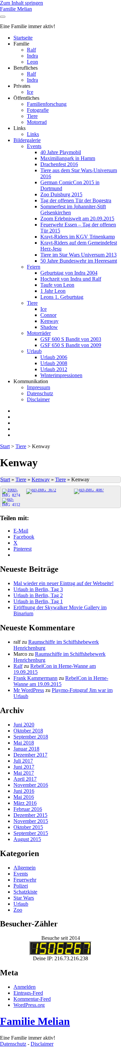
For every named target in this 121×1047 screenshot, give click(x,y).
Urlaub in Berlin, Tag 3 (38, 589)
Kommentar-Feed (32, 999)
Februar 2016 (27, 809)
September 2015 (30, 833)
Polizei (20, 886)
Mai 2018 (23, 743)
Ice (30, 92)
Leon (32, 62)
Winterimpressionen (61, 375)
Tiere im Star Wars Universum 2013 (78, 255)
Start (5, 446)
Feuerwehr (24, 880)
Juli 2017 (23, 761)
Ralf (31, 50)
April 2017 (25, 779)
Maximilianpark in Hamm (67, 158)
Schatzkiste (25, 892)
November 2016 (30, 785)
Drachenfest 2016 (59, 164)
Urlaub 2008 (53, 363)
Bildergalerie (27, 140)
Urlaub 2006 (53, 357)
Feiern (33, 267)
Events (34, 146)
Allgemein (24, 867)
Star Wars (23, 898)
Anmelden (24, 987)
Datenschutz (40, 393)
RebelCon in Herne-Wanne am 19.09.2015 (60, 681)
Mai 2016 (23, 797)
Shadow (49, 327)
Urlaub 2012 (53, 369)
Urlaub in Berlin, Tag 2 (38, 595)
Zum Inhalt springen (21, 3)
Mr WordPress (28, 690)
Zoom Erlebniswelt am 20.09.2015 (77, 218)
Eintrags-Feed (28, 993)
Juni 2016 (23, 791)
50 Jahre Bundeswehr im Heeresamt (78, 261)
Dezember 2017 (30, 755)
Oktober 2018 (28, 731)
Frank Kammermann (35, 678)
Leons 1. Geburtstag (61, 297)
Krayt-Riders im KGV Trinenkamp (77, 236)
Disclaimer (38, 399)
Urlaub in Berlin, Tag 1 (38, 601)
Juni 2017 (23, 767)
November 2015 (30, 821)
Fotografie (38, 110)
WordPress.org (29, 1005)
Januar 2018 (26, 749)
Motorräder (39, 333)
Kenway (49, 321)
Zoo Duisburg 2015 (61, 194)
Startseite (23, 38)
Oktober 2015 (28, 827)
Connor (48, 315)
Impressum (38, 387)
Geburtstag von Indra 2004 (68, 273)
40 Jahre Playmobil (60, 152)
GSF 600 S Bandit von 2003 (70, 339)
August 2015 (27, 839)
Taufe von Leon (57, 285)
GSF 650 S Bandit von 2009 (70, 345)
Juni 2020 (23, 724)
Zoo (17, 910)
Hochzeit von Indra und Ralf (70, 279)
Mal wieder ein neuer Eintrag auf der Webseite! (63, 583)
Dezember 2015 (30, 815)
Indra (32, 56)
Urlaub (34, 351)
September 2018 (30, 737)
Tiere (32, 116)
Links (33, 134)
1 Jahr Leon (53, 291)
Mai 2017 (23, 773)
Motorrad (37, 122)
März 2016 (25, 803)
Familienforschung (47, 104)
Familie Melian (16, 9)
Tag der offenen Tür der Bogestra (75, 200)
